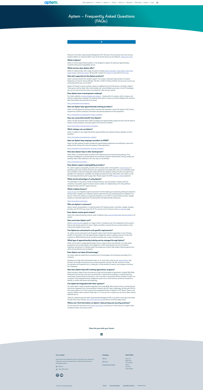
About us (121, 2)
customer (111, 215)
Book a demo (138, 2)
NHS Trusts (125, 73)
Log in (152, 2)
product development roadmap (91, 96)
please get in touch (127, 57)
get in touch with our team (95, 300)
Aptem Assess (71, 192)
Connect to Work (111, 73)
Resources (129, 2)
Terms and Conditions (115, 385)
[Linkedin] (57, 375)
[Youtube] (61, 375)
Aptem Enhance (123, 260)
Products (98, 2)
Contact (145, 2)
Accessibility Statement (128, 385)
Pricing (113, 2)
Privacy (104, 385)
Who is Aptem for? (87, 2)
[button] (157, 2)
